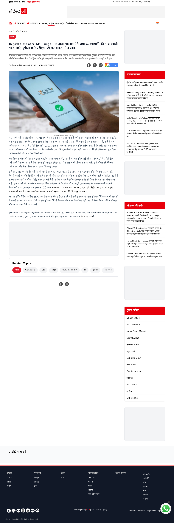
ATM (17, 270)
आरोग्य (90, 490)
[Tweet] (67, 284)
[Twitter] (14, 510)
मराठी (88, 510)
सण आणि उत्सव (93, 494)
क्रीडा (77, 23)
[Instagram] (23, 510)
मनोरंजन (84, 23)
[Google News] (33, 510)
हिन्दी (83, 510)
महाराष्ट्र (44, 23)
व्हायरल (102, 23)
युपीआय (95, 270)
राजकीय (9, 478)
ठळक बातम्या (121, 473)
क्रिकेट (63, 478)
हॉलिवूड (36, 482)
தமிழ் (105, 510)
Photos (145, 495)
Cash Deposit (30, 270)
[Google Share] (111, 66)
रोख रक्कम (108, 270)
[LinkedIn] (28, 510)
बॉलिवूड (36, 478)
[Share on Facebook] (61, 284)
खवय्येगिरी (91, 478)
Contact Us (154, 511)
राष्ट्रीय (51, 23)
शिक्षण (9, 486)
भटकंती (90, 482)
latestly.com (87, 217)
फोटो (144, 491)
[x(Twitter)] (95, 65)
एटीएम (54, 270)
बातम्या (24, 31)
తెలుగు (98, 510)
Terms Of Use (143, 511)
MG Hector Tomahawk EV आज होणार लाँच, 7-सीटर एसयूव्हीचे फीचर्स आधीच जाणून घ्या (131, 2)
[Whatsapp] (101, 65)
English (77, 510)
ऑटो (144, 482)
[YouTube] (18, 510)
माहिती (9, 482)
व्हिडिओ (145, 499)
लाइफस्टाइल (93, 23)
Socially (35, 23)
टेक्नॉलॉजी (70, 23)
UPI (43, 270)
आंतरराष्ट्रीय (59, 23)
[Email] (37, 510)
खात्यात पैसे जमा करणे (69, 270)
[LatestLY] (18, 13)
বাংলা (92, 510)
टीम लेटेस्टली (16, 65)
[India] (158, 23)
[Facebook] (89, 65)
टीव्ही (35, 486)
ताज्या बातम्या (133, 75)
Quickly (21, 23)
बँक (85, 270)
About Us (132, 511)
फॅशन (90, 486)
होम (10, 31)
